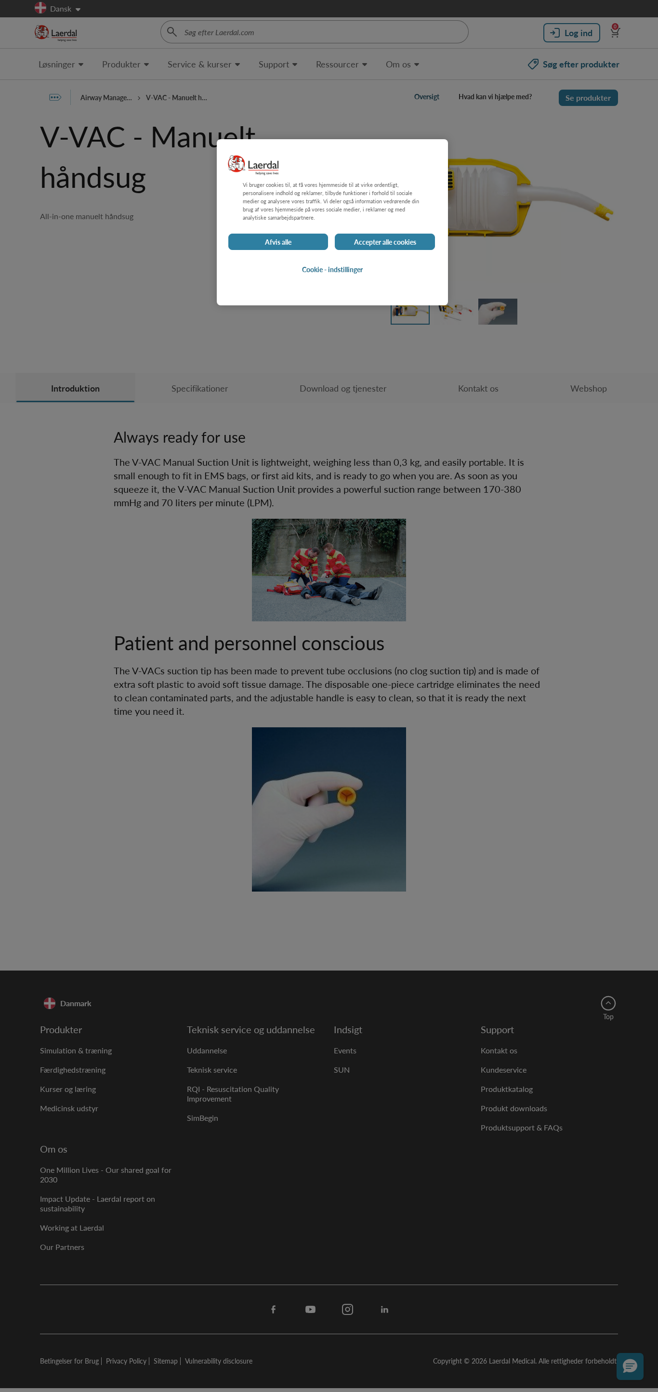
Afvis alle (278, 242)
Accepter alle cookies (385, 242)
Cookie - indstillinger (332, 269)
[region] (332, 222)
